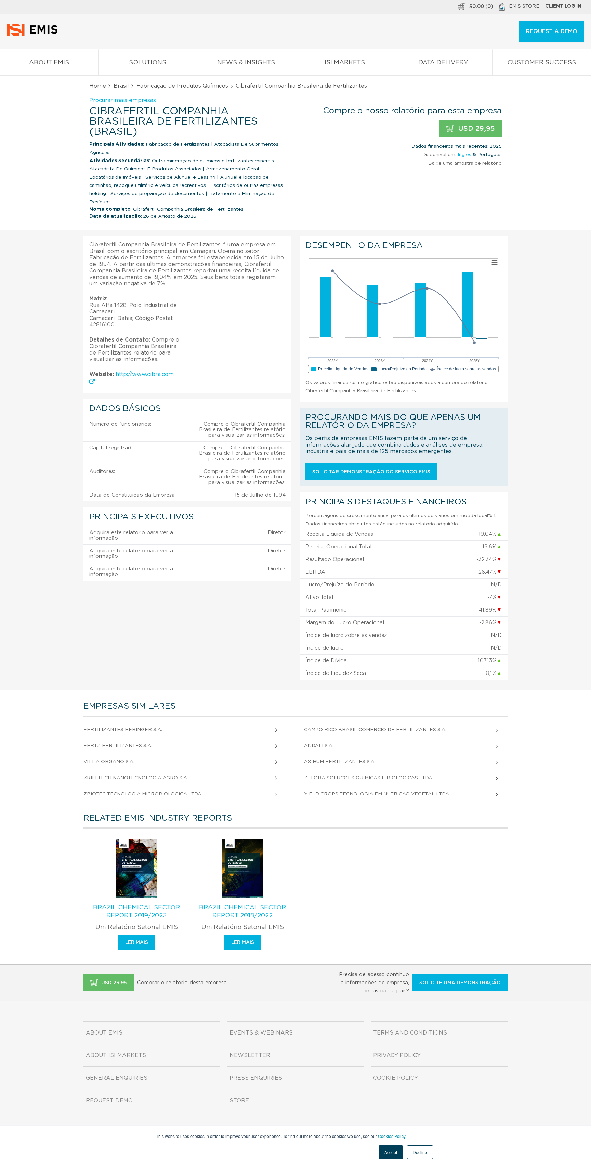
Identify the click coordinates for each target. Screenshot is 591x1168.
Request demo (109, 1100)
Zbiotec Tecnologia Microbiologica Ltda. (142, 794)
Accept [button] (390, 1152)
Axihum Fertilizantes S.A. (340, 761)
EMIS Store (524, 6)
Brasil (121, 86)
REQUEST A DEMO (551, 31)
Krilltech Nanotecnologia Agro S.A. (135, 777)
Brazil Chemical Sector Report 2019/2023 (136, 911)
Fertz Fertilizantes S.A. (117, 745)
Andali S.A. (318, 745)
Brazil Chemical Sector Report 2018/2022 (242, 911)
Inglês (464, 154)
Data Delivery (443, 63)
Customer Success (541, 63)
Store (239, 1100)
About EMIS (49, 63)
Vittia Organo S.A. (108, 761)
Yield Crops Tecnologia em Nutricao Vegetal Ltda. (377, 794)
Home (97, 86)
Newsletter (249, 1055)
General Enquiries (116, 1078)
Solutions (147, 63)
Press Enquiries (255, 1078)
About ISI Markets (116, 1055)
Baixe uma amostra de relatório (465, 163)
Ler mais (136, 942)
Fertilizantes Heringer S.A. (122, 729)
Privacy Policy (397, 1055)
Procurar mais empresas (122, 100)
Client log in (563, 6)
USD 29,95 (475, 128)
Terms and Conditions (410, 1033)
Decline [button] (420, 1152)
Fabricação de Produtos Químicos (182, 86)
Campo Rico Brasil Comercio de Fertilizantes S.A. (375, 729)
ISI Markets (345, 63)
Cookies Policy (391, 1136)
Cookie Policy (395, 1078)
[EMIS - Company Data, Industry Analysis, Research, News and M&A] (34, 34)
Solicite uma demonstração (460, 982)
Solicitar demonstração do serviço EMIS (371, 472)
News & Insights (246, 63)
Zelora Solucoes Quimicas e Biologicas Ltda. (368, 777)
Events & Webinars (261, 1033)
